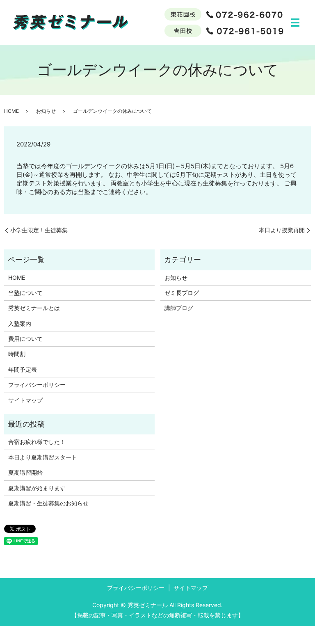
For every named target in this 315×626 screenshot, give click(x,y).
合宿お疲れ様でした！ (37, 441)
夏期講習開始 (25, 472)
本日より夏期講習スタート (42, 457)
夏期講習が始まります (37, 487)
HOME (11, 111)
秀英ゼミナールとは (34, 307)
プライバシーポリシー (37, 384)
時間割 (16, 353)
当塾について (25, 292)
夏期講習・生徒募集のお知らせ (48, 503)
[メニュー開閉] (295, 22)
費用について (25, 338)
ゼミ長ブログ (181, 292)
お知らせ (46, 111)
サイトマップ (25, 400)
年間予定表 (22, 369)
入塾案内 (19, 323)
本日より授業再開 (282, 229)
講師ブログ (178, 307)
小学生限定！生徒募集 (39, 229)
